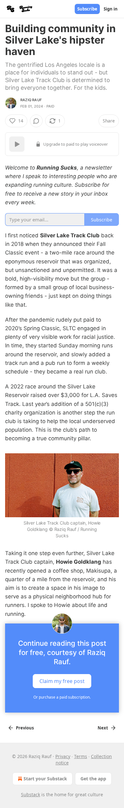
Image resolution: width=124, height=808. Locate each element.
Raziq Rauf (31, 100)
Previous (25, 728)
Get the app (93, 779)
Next (103, 728)
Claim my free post (62, 680)
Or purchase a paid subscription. (62, 697)
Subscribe (87, 9)
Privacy (62, 756)
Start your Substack (45, 779)
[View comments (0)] (36, 121)
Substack (30, 794)
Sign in (111, 9)
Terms (80, 756)
